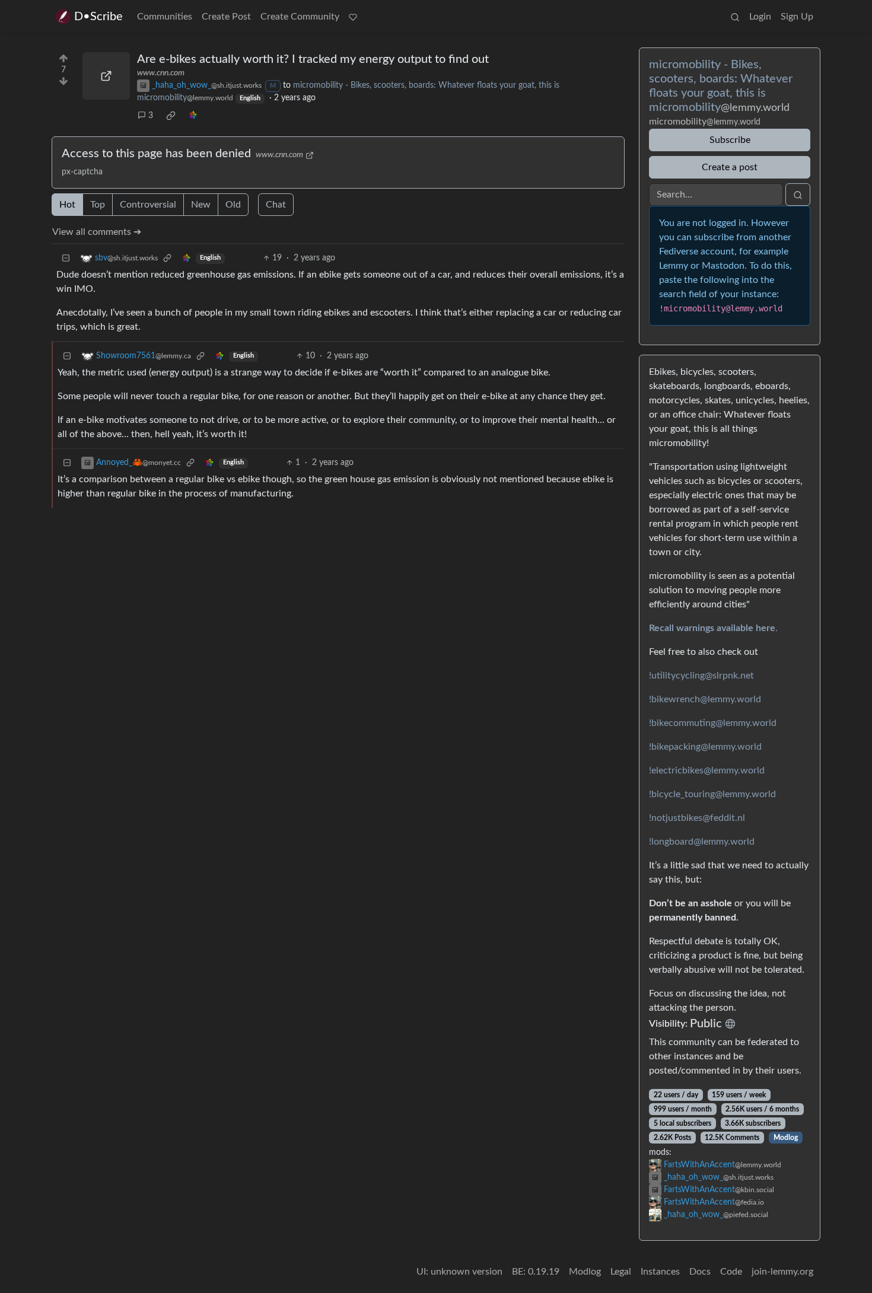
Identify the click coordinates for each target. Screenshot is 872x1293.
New (201, 204)
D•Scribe (98, 17)
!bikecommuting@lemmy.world (712, 723)
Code (731, 1271)
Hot (67, 204)
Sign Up (797, 16)
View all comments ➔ (96, 232)
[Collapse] (65, 258)
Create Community (299, 16)
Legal (620, 1271)
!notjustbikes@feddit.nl (697, 818)
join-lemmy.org (782, 1271)
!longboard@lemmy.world (702, 841)
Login (760, 16)
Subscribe (729, 140)
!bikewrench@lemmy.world (705, 699)
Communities (164, 16)
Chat (276, 204)
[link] (170, 115)
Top (97, 204)
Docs (700, 1271)
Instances (660, 1271)
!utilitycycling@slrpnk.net (701, 675)
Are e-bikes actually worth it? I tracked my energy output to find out (313, 59)
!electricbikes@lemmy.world (707, 770)
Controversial (148, 204)
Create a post (730, 167)
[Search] (734, 16)
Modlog (786, 1137)
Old (233, 204)
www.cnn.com (160, 73)
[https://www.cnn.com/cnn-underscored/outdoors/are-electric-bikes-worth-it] (106, 76)
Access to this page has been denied (156, 154)
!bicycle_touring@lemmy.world (712, 794)
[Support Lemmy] (353, 16)
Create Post (226, 16)
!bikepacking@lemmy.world (705, 746)
